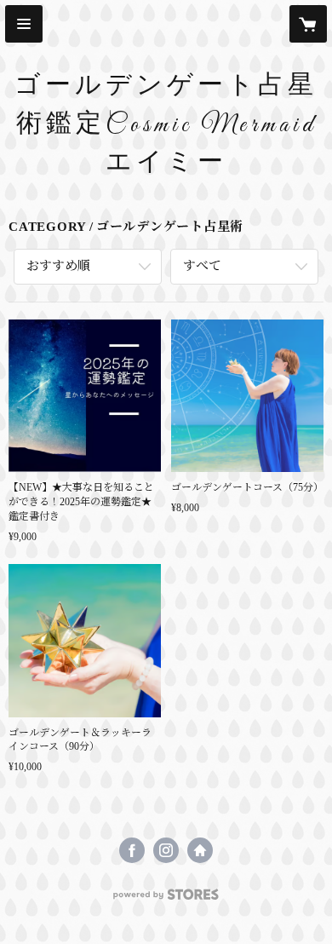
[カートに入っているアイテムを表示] (308, 24)
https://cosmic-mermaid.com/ (200, 850)
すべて (202, 266)
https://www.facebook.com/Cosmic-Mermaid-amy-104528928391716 (132, 850)
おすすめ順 (58, 266)
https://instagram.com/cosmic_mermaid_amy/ (166, 850)
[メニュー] (24, 24)
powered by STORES (166, 899)
